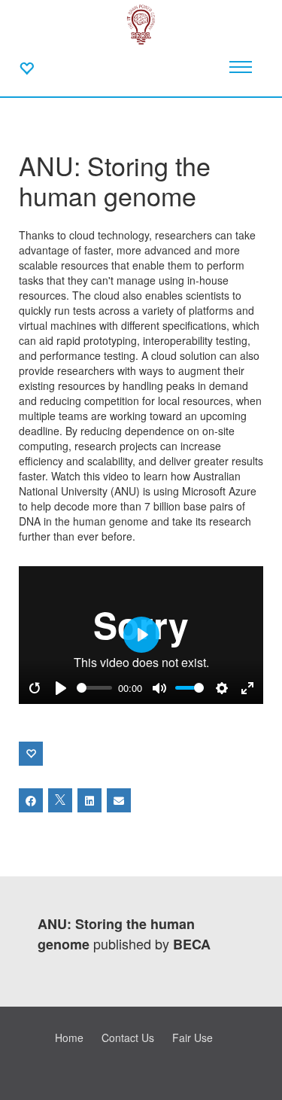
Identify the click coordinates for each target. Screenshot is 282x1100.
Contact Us (128, 1037)
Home (69, 1037)
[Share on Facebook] (31, 800)
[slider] (95, 688)
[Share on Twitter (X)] (60, 800)
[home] (141, 22)
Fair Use (192, 1037)
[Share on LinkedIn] (89, 800)
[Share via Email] (119, 800)
